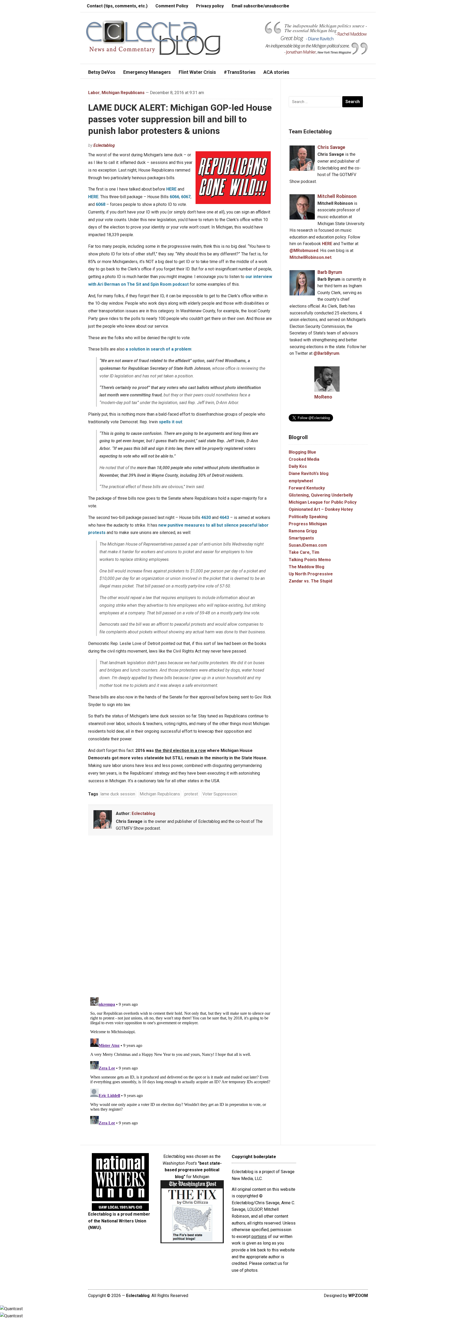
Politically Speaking (308, 516)
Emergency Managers (147, 72)
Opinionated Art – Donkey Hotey (321, 509)
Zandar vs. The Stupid (310, 581)
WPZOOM (358, 1295)
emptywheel (301, 480)
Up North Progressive (311, 573)
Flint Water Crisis (197, 72)
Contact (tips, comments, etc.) (117, 5)
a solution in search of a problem (158, 349)
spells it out (170, 421)
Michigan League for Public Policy (323, 502)
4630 (206, 517)
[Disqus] (180, 917)
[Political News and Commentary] (153, 37)
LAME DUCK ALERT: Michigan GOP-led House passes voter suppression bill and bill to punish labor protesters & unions (180, 119)
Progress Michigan (308, 523)
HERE (171, 189)
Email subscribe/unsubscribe (260, 5)
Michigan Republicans (123, 92)
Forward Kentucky (307, 487)
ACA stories (276, 72)
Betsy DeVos (101, 72)
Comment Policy (171, 5)
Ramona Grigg (303, 530)
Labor (94, 92)
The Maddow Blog (306, 566)
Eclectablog (104, 145)
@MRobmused (303, 250)
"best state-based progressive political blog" (193, 1170)
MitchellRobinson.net (310, 257)
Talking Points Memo (310, 559)
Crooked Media (304, 459)
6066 (174, 196)
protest (191, 793)
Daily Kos (298, 466)
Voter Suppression (219, 793)
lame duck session (117, 793)
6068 (100, 204)
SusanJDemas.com (308, 545)
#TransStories (239, 72)
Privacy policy (210, 5)
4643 (224, 517)
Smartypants (301, 538)
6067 (186, 196)
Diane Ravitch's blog (309, 473)
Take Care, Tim (304, 552)
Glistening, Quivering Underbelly (321, 495)
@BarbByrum (326, 353)
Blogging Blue (302, 452)
